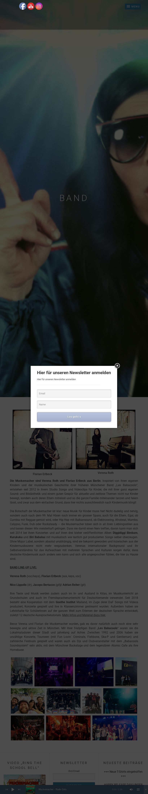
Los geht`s (74, 416)
